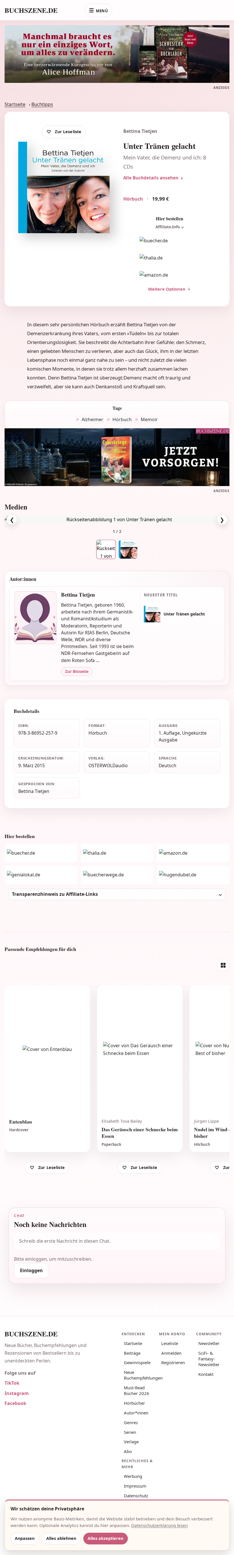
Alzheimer (91, 419)
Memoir (149, 419)
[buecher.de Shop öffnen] (169, 240)
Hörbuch (121, 419)
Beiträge (132, 1353)
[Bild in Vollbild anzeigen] (117, 519)
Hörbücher (134, 1403)
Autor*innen (136, 1413)
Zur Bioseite (76, 671)
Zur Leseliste (68, 131)
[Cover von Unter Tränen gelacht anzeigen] (128, 549)
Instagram (17, 1393)
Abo (128, 1451)
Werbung (133, 1476)
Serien (130, 1432)
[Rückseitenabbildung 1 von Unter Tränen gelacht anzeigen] (106, 549)
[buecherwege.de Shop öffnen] (117, 875)
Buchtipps (42, 104)
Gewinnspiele (137, 1362)
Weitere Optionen (166, 289)
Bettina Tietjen (140, 131)
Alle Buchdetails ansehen (150, 178)
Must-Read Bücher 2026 (136, 1390)
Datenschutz (136, 1495)
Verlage (131, 1441)
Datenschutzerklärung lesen (159, 1525)
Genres (131, 1422)
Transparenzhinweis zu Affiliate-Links (55, 894)
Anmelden (171, 1353)
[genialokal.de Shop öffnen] (41, 875)
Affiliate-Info (168, 226)
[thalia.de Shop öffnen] (169, 257)
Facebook (15, 1403)
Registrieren (173, 1362)
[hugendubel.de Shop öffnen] (193, 875)
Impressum (135, 1486)
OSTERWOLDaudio (108, 765)
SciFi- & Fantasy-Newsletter (208, 1358)
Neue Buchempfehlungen (139, 1375)
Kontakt (205, 1374)
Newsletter (208, 1343)
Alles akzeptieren (105, 1538)
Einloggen (31, 1270)
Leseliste (169, 1343)
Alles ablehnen (61, 1538)
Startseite (15, 104)
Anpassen (25, 1538)
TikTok (12, 1383)
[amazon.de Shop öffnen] (169, 274)
